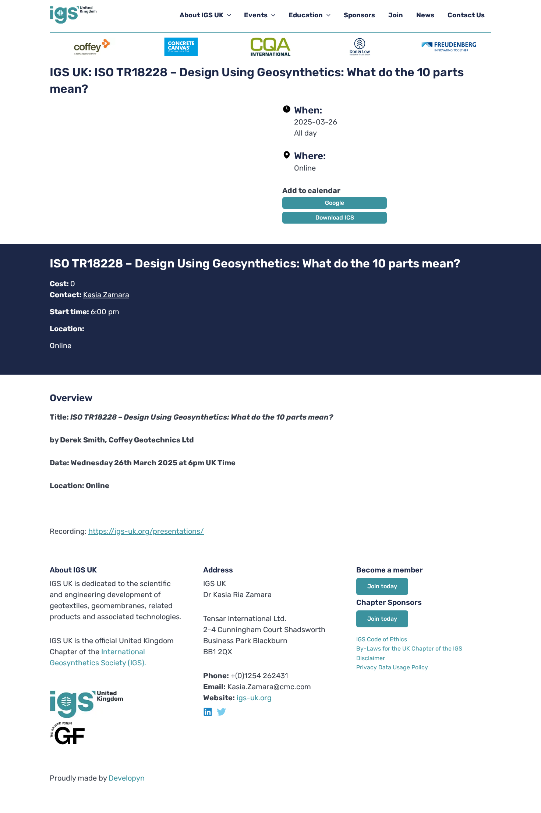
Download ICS (334, 217)
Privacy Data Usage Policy (392, 667)
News (425, 15)
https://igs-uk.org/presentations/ (146, 531)
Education (306, 15)
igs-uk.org (254, 697)
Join (395, 15)
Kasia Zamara (106, 294)
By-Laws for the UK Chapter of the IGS (409, 648)
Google (334, 202)
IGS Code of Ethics (381, 639)
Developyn (127, 778)
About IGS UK (201, 15)
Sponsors (359, 15)
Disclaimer (370, 658)
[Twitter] (221, 711)
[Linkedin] (207, 711)
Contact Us (466, 15)
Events (256, 15)
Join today (382, 586)
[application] (227, 15)
